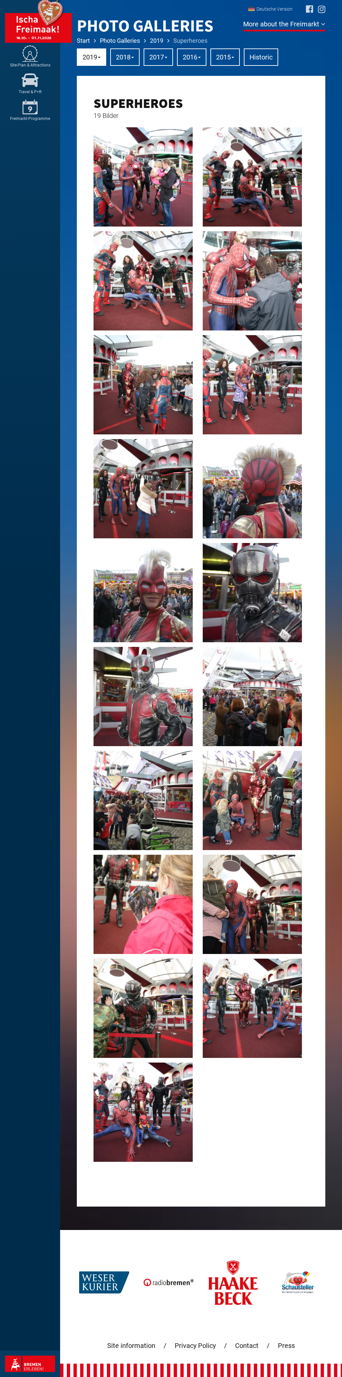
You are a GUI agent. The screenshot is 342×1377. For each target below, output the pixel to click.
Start (83, 40)
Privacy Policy (195, 1346)
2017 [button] (156, 57)
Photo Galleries (120, 40)
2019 (156, 40)
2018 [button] (123, 57)
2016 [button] (190, 57)
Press (286, 1346)
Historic (261, 57)
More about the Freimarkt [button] (282, 24)
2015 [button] (223, 57)
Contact (247, 1346)
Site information (131, 1346)
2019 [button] (89, 57)
